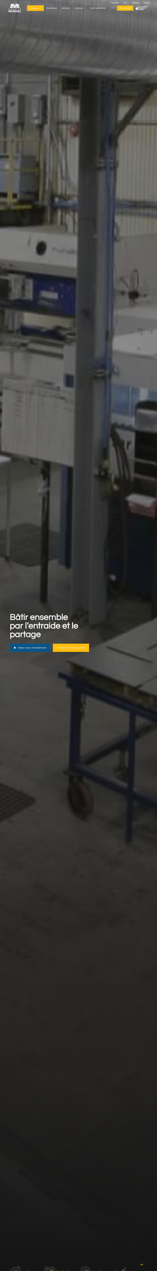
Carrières (66, 8)
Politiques (135, 3)
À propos (79, 8)
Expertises (34, 8)
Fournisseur (51, 8)
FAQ (125, 3)
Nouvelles (115, 3)
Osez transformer (98, 8)
